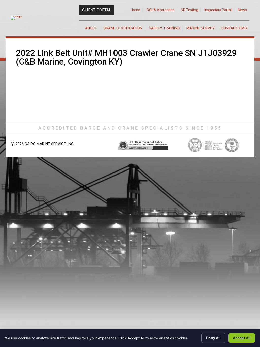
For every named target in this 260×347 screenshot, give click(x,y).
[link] (135, 9)
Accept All (241, 338)
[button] (96, 10)
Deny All (213, 338)
